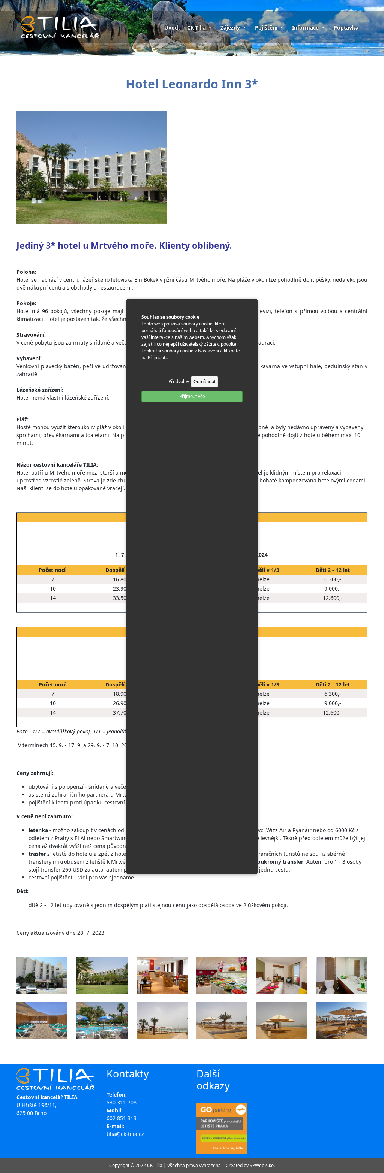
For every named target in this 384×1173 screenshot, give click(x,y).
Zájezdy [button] (231, 27)
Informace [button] (306, 27)
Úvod (171, 27)
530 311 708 (121, 1102)
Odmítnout (205, 381)
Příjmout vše (192, 396)
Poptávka (346, 27)
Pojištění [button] (267, 27)
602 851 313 (121, 1118)
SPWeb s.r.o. (262, 1165)
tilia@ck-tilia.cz (125, 1133)
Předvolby (178, 381)
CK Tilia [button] (197, 27)
